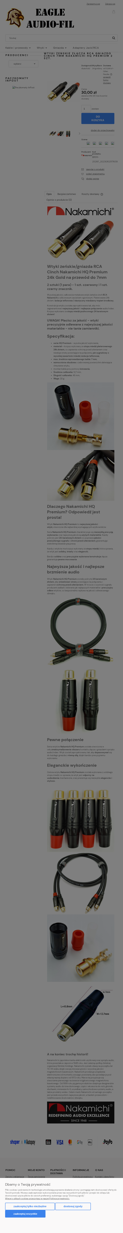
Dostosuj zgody (73, 1206)
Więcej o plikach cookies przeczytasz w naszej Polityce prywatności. (37, 1198)
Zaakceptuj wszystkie (25, 1213)
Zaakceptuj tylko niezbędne (29, 1206)
